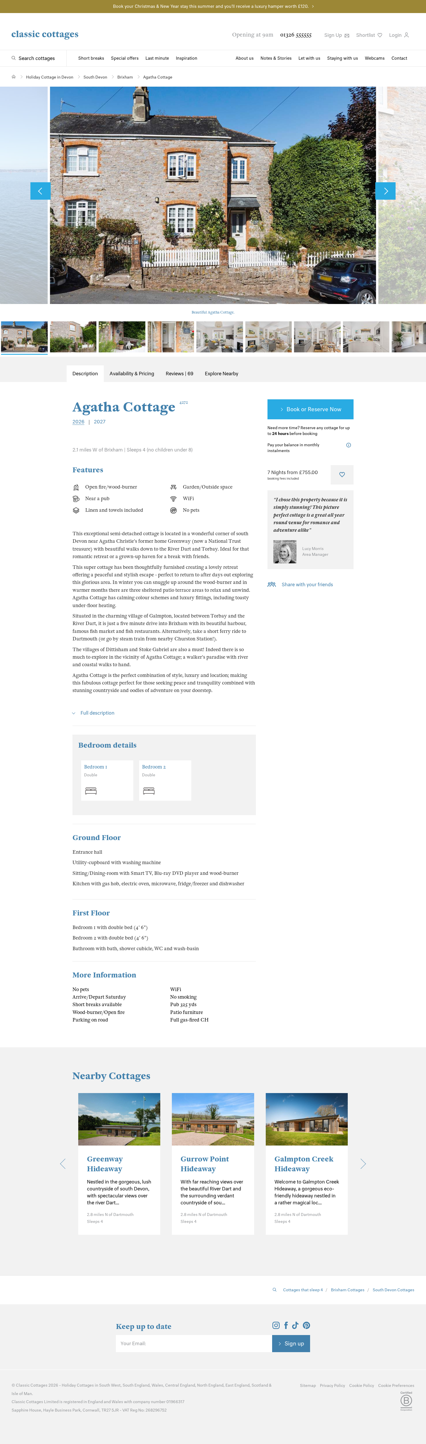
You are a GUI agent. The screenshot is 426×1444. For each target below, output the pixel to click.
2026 (78, 422)
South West (110, 1385)
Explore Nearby (221, 373)
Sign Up (333, 35)
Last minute (157, 58)
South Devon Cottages (393, 1290)
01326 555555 (296, 34)
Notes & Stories (276, 58)
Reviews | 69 (179, 373)
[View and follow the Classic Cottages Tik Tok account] (295, 1327)
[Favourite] (342, 474)
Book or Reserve (307, 409)
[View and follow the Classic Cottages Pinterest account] (306, 1327)
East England (237, 1385)
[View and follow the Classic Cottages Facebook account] (286, 1327)
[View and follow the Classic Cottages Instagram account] (276, 1327)
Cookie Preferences (396, 1385)
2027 (99, 422)
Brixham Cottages (348, 1290)
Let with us (309, 58)
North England (210, 1385)
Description (85, 373)
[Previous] (65, 1164)
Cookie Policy (361, 1385)
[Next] (361, 1164)
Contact (399, 58)
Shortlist (366, 35)
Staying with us (342, 58)
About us (245, 58)
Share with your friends (307, 584)
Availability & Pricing (132, 373)
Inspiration (186, 58)
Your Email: (133, 1343)
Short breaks (91, 58)
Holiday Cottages (78, 1385)
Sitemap (308, 1385)
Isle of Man (22, 1393)
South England (136, 1385)
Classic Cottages (32, 1385)
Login (396, 35)
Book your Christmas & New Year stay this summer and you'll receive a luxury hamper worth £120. (211, 6)
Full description (97, 713)
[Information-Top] (350, 445)
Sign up (294, 1343)
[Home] (14, 77)
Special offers (125, 58)
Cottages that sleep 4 (303, 1290)
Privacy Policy (332, 1385)
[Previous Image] (40, 191)
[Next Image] (385, 191)
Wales (157, 1385)
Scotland (260, 1385)
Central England (180, 1385)
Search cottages (37, 58)
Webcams (375, 58)
